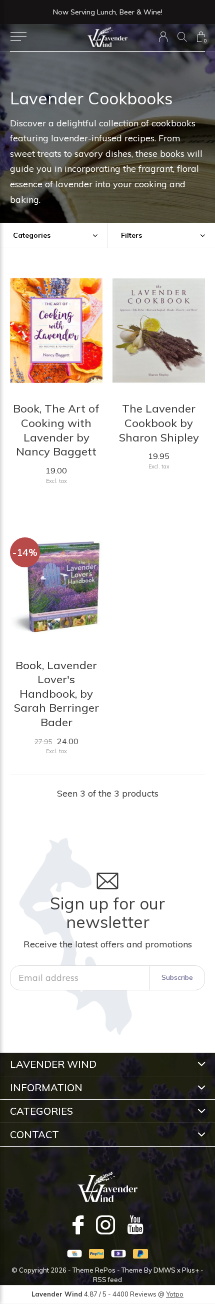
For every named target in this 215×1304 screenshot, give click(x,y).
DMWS (165, 1270)
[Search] (182, 36)
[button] (18, 36)
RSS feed (107, 1280)
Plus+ (190, 1270)
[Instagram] (105, 1224)
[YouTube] (135, 1224)
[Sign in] (163, 36)
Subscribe (177, 977)
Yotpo (175, 1294)
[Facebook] (78, 1224)
